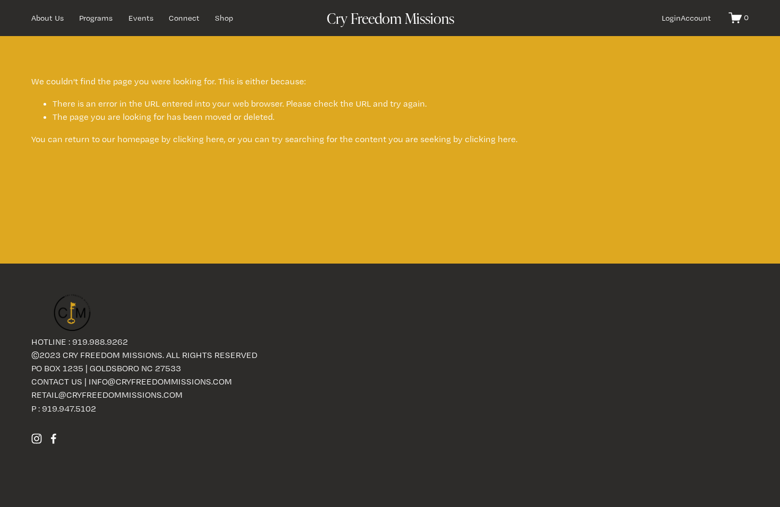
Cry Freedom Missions (390, 18)
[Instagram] (36, 438)
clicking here (198, 139)
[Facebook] (53, 438)
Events (140, 18)
